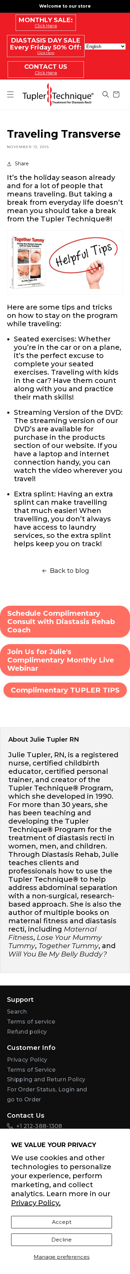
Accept (61, 1222)
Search (17, 1011)
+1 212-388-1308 (39, 1126)
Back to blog (69, 571)
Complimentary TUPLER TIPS (65, 690)
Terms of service (31, 1021)
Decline (61, 1239)
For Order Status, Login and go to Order (47, 1094)
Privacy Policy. (36, 1203)
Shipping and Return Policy (46, 1079)
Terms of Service (31, 1069)
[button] (105, 94)
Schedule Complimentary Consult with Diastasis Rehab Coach (61, 621)
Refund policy (27, 1031)
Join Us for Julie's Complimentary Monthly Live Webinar (60, 660)
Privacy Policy (27, 1059)
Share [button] (22, 164)
